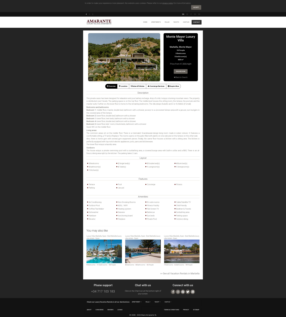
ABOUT (89, 310)
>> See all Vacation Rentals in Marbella (180, 273)
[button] (92, 58)
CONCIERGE (99, 310)
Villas (167, 22)
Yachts (176, 22)
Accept (196, 7)
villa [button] (147, 302)
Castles (186, 22)
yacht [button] (157, 302)
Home (145, 22)
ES (195, 14)
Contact (196, 22)
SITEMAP (196, 310)
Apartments (156, 22)
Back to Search (181, 77)
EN (183, 14)
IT (191, 14)
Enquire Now (180, 71)
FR (199, 14)
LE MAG (119, 310)
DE (187, 14)
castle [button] (167, 302)
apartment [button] (136, 302)
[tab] (111, 86)
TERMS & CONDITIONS (171, 310)
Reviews (110, 310)
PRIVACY (186, 310)
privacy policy (167, 3)
